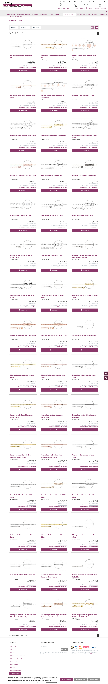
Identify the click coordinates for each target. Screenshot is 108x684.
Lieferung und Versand (16, 658)
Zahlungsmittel (14, 661)
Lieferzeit (13, 647)
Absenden (63, 649)
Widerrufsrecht (14, 664)
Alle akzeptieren (65, 679)
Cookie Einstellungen (16, 670)
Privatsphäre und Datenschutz (18, 655)
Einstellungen (93, 680)
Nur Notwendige (79, 680)
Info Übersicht (103, 14)
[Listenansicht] (96, 27)
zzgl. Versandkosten (31, 65)
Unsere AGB (14, 652)
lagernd (16, 59)
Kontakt (13, 667)
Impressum (14, 650)
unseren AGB (89, 654)
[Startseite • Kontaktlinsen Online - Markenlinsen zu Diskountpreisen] (17, 4)
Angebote (94, 14)
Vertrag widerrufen (15, 673)
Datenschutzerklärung (51, 682)
